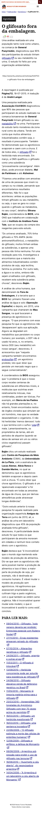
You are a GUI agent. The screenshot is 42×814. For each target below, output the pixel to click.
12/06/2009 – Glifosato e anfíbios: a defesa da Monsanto (22, 742)
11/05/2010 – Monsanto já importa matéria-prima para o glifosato (21, 694)
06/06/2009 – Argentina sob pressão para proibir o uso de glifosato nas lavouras (21, 755)
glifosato (6, 58)
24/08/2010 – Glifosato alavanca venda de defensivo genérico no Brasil (21, 684)
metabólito (7, 123)
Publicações (11, 12)
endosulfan (8, 359)
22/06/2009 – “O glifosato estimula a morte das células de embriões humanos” (23, 733)
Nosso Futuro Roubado (16, 6)
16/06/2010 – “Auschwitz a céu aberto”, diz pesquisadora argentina (22, 765)
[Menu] (37, 6)
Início (4, 12)
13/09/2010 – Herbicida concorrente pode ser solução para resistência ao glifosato (22, 673)
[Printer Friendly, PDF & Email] (21, 37)
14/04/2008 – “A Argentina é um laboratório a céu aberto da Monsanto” (22, 776)
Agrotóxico (22, 12)
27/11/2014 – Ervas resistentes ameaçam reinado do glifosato (22, 640)
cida (34, 425)
